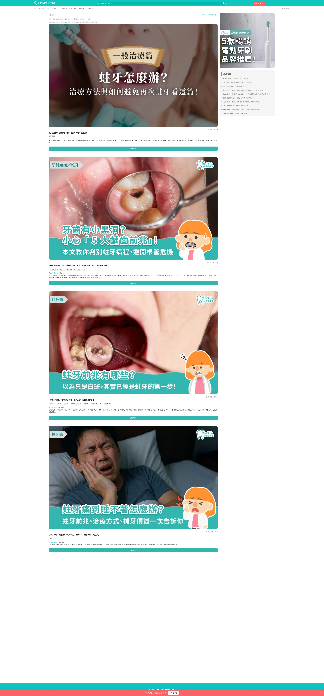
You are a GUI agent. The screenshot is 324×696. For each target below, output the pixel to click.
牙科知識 (210, 15)
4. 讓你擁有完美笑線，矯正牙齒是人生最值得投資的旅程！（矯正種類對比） (243, 90)
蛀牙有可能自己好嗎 (96, 404)
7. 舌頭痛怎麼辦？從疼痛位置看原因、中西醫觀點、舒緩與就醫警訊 (240, 102)
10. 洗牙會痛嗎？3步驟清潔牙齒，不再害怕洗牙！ (235, 113)
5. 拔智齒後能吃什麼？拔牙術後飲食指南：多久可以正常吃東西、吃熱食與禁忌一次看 (245, 94)
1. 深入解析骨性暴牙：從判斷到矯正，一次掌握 (234, 78)
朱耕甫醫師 (54, 408)
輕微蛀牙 (66, 404)
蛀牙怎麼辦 (52, 136)
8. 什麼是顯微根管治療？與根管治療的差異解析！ (235, 106)
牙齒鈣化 (51, 404)
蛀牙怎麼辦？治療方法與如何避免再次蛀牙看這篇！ (68, 133)
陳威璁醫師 (54, 542)
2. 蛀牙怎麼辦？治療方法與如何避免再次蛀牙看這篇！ (236, 82)
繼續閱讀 (133, 148)
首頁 (203, 15)
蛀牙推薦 (69, 269)
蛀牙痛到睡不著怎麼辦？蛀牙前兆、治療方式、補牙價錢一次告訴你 (74, 535)
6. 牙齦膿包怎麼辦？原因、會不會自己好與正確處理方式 (237, 98)
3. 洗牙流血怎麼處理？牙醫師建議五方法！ (233, 86)
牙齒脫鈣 (86, 404)
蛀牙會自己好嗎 (53, 269)
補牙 (50, 538)
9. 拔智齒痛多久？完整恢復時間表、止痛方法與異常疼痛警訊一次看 (240, 109)
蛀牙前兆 (62, 269)
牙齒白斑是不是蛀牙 (76, 404)
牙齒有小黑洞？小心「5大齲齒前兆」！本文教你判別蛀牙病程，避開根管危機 (78, 265)
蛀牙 (84, 269)
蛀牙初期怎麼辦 (108, 404)
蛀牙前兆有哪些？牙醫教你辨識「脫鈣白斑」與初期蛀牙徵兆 (71, 400)
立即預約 (173, 693)
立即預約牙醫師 (259, 3)
